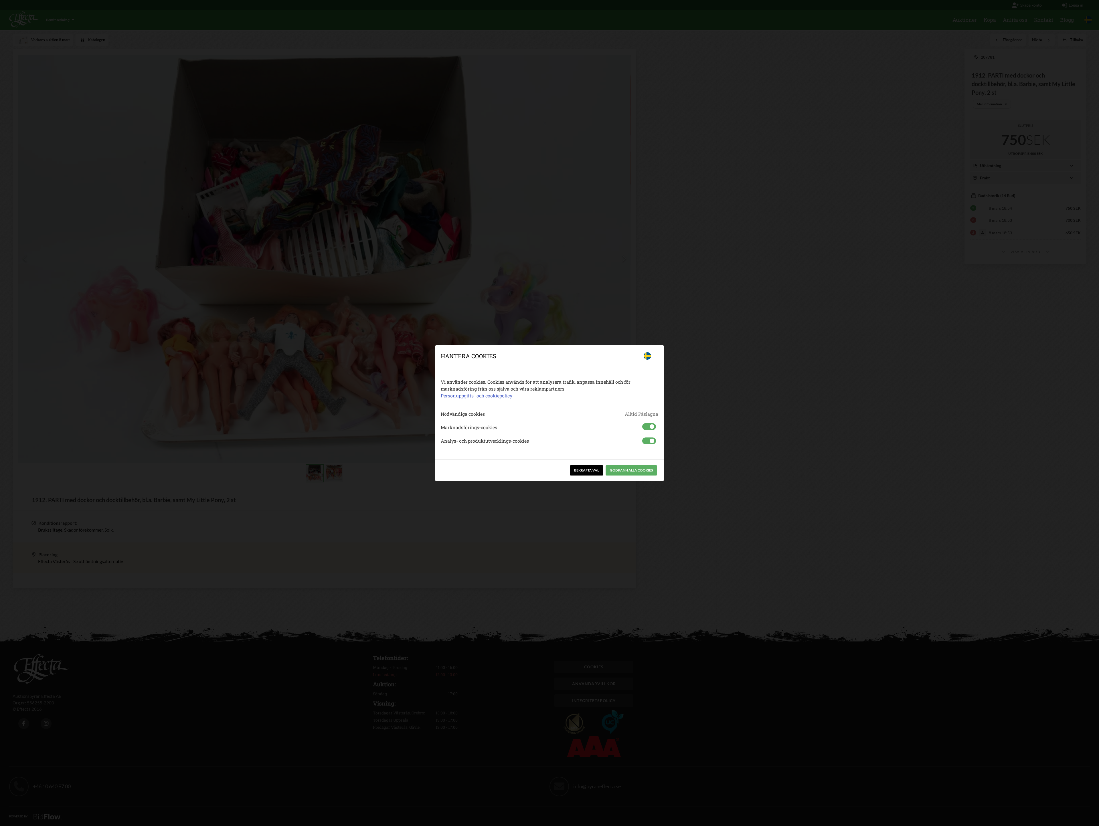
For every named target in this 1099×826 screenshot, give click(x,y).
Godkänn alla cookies (631, 470)
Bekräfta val (586, 470)
